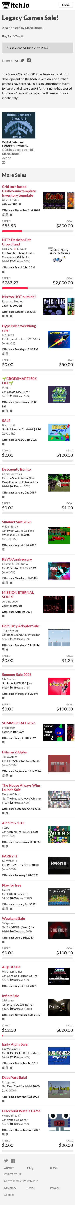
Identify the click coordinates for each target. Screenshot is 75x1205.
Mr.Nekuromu (34, 27)
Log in (66, 5)
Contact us (12, 1174)
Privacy (54, 1187)
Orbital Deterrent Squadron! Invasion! (14, 143)
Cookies (9, 1194)
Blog (53, 1168)
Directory (10, 1187)
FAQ (30, 1168)
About (9, 1168)
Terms (31, 1187)
